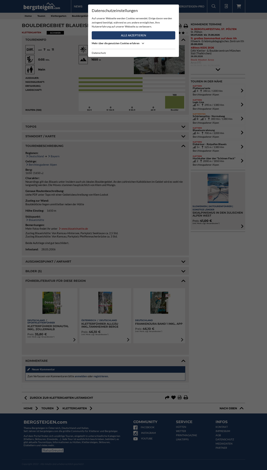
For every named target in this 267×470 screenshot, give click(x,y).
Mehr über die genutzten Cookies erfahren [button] (116, 43)
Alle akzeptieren (133, 35)
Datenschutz (99, 52)
